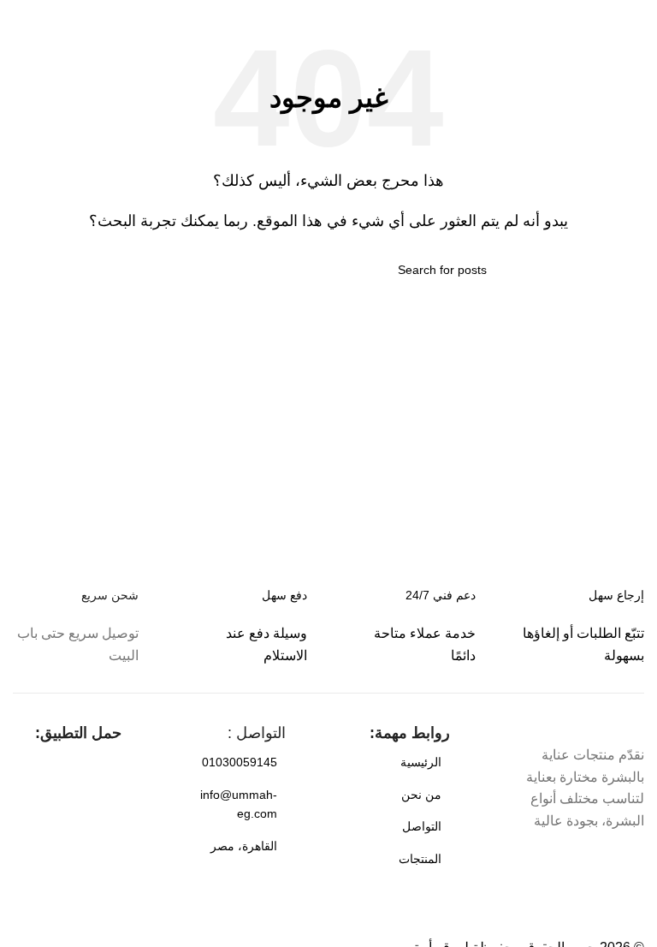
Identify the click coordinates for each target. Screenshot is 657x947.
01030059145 (239, 762)
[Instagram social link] (600, 862)
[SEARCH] (177, 269)
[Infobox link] (244, 625)
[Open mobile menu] (637, 17)
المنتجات (420, 859)
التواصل (421, 826)
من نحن (421, 794)
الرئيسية (420, 762)
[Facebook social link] (631, 862)
